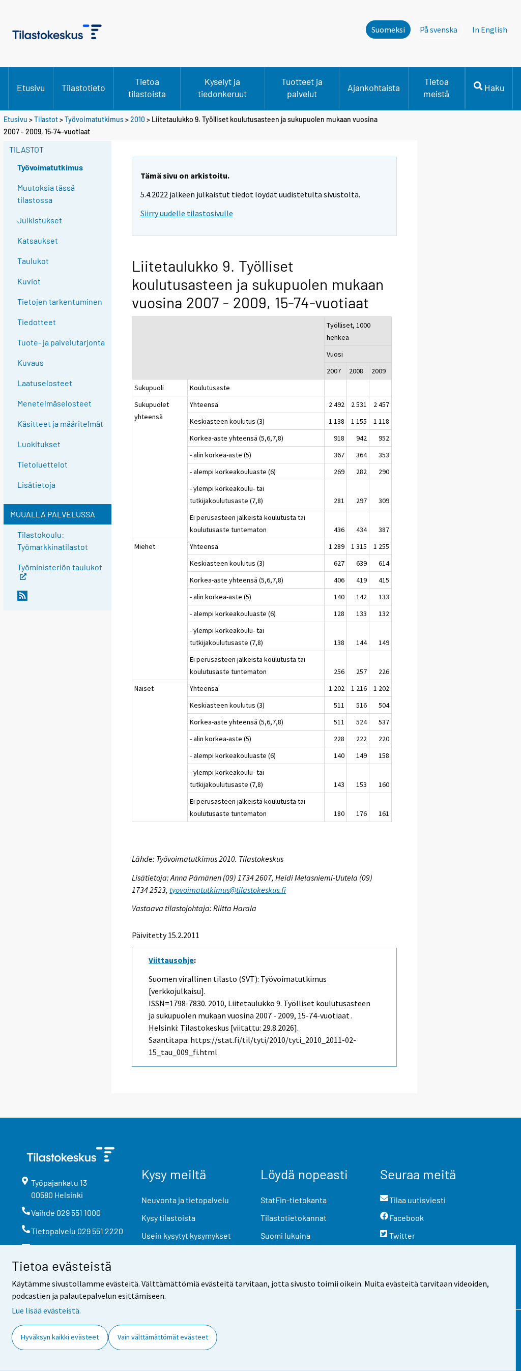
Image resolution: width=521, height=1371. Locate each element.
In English (489, 29)
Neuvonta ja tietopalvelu (185, 1200)
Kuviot (29, 281)
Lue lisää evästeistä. (46, 1310)
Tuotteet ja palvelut (302, 87)
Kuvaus (30, 362)
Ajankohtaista (374, 87)
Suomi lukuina (285, 1235)
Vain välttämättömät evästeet (163, 1336)
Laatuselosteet (44, 383)
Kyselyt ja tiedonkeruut (222, 87)
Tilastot (46, 119)
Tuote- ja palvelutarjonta (61, 342)
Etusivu (31, 87)
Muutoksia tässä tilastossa (46, 194)
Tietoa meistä (436, 87)
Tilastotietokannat (293, 1217)
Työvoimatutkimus (94, 119)
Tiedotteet (36, 322)
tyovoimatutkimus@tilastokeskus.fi (227, 890)
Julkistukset (39, 220)
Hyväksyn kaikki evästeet (60, 1336)
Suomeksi (388, 29)
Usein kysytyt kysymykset (186, 1235)
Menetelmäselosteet (54, 403)
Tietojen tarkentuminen (59, 301)
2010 (137, 119)
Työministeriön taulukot (59, 566)
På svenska (441, 29)
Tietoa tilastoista (147, 87)
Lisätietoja (36, 484)
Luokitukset (39, 444)
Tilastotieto (83, 87)
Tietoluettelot (42, 464)
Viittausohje (171, 960)
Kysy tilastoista (168, 1217)
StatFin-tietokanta (293, 1200)
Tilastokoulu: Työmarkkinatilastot (52, 540)
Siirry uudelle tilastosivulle (186, 213)
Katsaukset (37, 240)
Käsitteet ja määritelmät (60, 423)
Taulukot (33, 261)
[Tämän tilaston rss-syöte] (62, 600)
